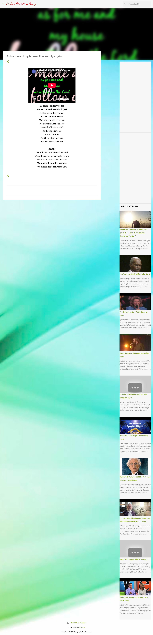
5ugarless (82, 627)
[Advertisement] (52, 218)
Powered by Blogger (78, 623)
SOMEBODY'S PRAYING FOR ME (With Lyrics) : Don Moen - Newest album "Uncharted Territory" (133, 233)
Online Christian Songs (21, 4)
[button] (8, 61)
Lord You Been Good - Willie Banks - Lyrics (135, 274)
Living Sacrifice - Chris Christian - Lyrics (134, 559)
